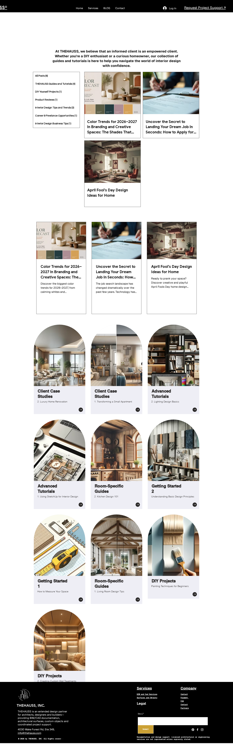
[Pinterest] (193, 729)
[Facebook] (197, 729)
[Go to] (81, 410)
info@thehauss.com (29, 733)
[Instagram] (202, 729)
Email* (141, 714)
